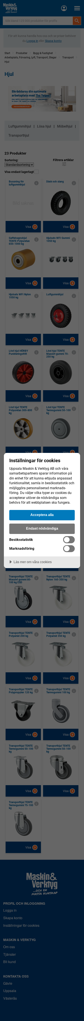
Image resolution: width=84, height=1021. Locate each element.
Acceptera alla (42, 515)
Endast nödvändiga (42, 528)
